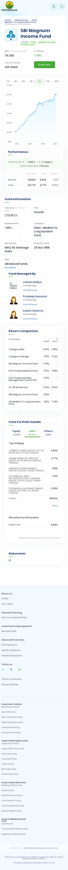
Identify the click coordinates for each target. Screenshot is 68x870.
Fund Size (15, 209)
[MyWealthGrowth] (9, 6)
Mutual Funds (21, 20)
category (39, 223)
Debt (34, 20)
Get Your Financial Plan (14, 617)
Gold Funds (7, 824)
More (55, 505)
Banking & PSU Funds (12, 785)
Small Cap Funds (10, 774)
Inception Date (41, 243)
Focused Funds (9, 759)
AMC (7, 259)
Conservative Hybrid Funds (15, 829)
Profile (5, 598)
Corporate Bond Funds (13, 806)
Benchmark (10, 243)
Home (8, 20)
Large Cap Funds (10, 743)
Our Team (7, 604)
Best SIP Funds (9, 712)
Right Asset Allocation (12, 722)
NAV (15, 51)
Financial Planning (11, 727)
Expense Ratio (12, 223)
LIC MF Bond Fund (18, 387)
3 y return (39, 51)
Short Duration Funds (12, 795)
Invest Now (44, 64)
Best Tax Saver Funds (12, 717)
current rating (12, 62)
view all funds (30, 290)
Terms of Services (12, 679)
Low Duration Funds (11, 800)
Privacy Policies (10, 684)
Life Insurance (9, 645)
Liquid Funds (8, 790)
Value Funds (8, 764)
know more (10, 267)
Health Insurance (11, 650)
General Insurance (12, 655)
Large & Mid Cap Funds (13, 749)
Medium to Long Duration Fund (20, 22)
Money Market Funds (12, 811)
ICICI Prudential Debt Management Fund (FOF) (23, 379)
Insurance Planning (11, 732)
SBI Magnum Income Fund (23, 394)
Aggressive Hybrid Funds (14, 834)
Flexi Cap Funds (9, 754)
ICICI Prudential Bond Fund (23, 370)
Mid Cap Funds (9, 769)
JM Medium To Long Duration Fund (25, 402)
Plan (36, 207)
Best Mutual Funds (10, 707)
